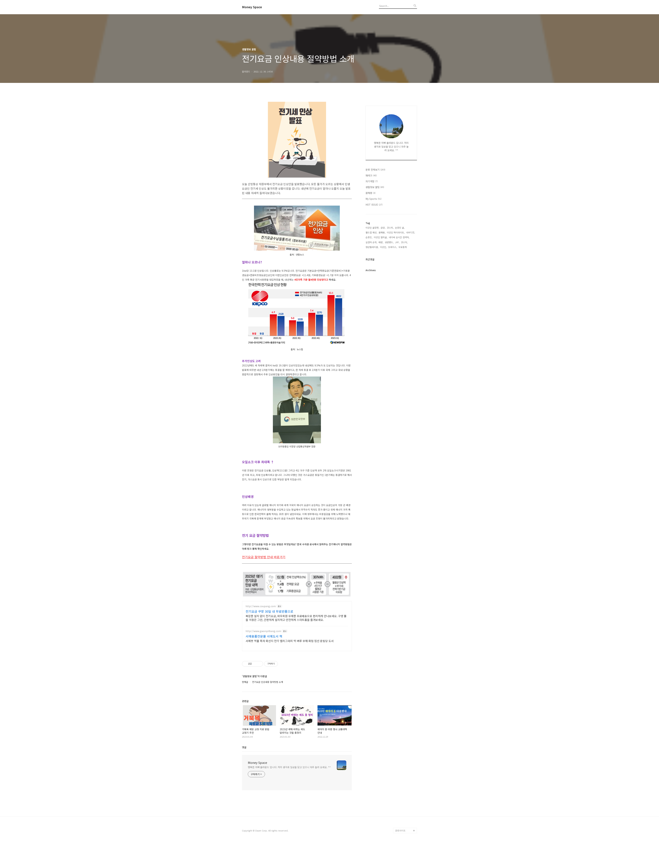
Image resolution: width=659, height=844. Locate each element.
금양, (383, 227)
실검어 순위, (371, 242)
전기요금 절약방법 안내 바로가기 (263, 557)
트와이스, (392, 247)
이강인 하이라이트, (396, 232)
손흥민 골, (400, 227)
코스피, (390, 227)
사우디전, (410, 232)
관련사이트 (400, 830)
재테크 (371, 175)
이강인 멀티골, (381, 237)
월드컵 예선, (371, 232)
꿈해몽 (370, 193)
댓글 (244, 747)
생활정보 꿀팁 (375, 187)
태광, (381, 242)
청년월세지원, (372, 247)
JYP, (397, 242)
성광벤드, (389, 242)
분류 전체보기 (375, 169)
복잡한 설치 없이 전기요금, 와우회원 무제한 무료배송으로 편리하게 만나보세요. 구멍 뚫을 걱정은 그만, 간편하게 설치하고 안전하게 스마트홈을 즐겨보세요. (296, 618)
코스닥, (404, 242)
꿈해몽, (382, 232)
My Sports (373, 198)
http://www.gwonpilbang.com (263, 631)
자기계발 (372, 181)
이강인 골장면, (372, 227)
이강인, (383, 247)
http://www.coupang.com (261, 606)
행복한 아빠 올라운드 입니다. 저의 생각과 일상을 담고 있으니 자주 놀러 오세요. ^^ (289, 767)
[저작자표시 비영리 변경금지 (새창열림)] (282, 663)
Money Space (252, 7)
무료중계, (402, 247)
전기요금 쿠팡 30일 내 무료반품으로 (269, 611)
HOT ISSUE (374, 204)
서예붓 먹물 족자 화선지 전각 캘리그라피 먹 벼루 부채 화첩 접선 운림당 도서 (290, 641)
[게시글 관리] (259, 663)
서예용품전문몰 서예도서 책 (264, 636)
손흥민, (369, 237)
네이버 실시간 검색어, (399, 237)
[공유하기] (255, 663)
